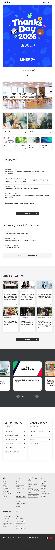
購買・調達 (32, 439)
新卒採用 (17, 516)
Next (37, 396)
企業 (4, 478)
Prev (18, 396)
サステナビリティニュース (7, 518)
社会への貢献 (5, 521)
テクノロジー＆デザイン (21, 497)
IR (42, 478)
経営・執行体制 (6, 488)
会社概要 (4, 481)
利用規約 (5, 538)
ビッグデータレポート (20, 485)
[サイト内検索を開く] (48, 2)
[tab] (21, 70)
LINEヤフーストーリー (20, 483)
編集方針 (4, 526)
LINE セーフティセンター (11, 439)
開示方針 (43, 495)
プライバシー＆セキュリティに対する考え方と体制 (33, 483)
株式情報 (43, 490)
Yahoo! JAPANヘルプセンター (13, 444)
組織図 (4, 490)
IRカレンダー (43, 485)
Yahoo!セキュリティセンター (12, 435)
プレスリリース (18, 481)
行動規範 (4, 485)
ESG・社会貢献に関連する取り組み (8, 524)
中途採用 (17, 515)
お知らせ (17, 486)
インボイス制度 (34, 444)
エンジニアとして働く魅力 (20, 520)
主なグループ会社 (6, 491)
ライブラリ (43, 491)
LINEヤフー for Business (37, 431)
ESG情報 (4, 520)
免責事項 (29, 538)
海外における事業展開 (7, 493)
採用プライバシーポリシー (21, 528)
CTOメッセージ (19, 501)
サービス (18, 492)
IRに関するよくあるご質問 (46, 493)
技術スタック (18, 508)
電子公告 (4, 498)
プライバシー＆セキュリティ (33, 478)
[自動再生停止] (33, 70)
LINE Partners (34, 435)
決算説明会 (43, 486)
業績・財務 (43, 488)
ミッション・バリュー (6, 483)
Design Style (18, 506)
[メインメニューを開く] (51, 2)
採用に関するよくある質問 (21, 523)
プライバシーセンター (10, 431)
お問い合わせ (35, 538)
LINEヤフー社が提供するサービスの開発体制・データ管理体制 (33, 491)
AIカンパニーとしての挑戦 (20, 521)
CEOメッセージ (6, 486)
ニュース (18, 478)
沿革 (3, 495)
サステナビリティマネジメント (8, 516)
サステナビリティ (32, 255)
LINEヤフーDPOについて (33, 496)
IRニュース (20, 255)
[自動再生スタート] (32, 396)
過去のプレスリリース (20, 488)
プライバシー (30, 486)
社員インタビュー (19, 525)
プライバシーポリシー (12, 538)
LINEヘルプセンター (10, 448)
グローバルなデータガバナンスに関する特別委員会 (33, 494)
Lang (44, 2)
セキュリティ (30, 487)
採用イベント (18, 526)
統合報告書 (43, 496)
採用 (17, 511)
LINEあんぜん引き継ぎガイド (12, 452)
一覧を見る (27, 213)
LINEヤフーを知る (19, 518)
